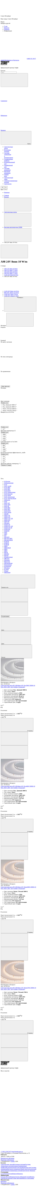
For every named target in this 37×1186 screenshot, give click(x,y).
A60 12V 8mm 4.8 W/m (10, 268)
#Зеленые (7, 560)
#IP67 (5, 551)
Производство (8, 1173)
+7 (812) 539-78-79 (6, 1151)
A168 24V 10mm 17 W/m (11, 296)
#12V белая (7, 495)
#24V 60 (6, 506)
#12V (5, 484)
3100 (4, 436)
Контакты (16, 60)
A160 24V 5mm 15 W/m (11, 294)
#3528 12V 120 (8, 526)
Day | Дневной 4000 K (10, 407)
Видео (8, 1177)
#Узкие (6, 571)
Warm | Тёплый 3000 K (10, 408)
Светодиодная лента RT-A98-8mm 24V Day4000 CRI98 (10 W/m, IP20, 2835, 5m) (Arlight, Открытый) (18, 787)
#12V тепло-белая (9, 497)
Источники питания (7, 150)
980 (4, 447)
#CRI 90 (6, 541)
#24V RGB (7, 511)
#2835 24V (7, 520)
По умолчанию (5, 616)
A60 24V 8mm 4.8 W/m (10, 272)
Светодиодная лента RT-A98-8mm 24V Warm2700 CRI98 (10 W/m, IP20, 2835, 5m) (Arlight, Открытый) (18, 988)
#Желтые (6, 558)
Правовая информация (7, 1160)
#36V (5, 532)
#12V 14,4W (7, 486)
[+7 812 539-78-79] (14, 1150)
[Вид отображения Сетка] (14, 595)
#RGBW (6, 554)
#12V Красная (8, 494)
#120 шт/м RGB (8, 483)
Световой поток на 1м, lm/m (9, 441)
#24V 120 (7, 503)
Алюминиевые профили (8, 159)
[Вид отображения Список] (14, 609)
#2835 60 (6, 521)
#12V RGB (7, 490)
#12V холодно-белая (10, 498)
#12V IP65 (7, 487)
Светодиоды (7, 184)
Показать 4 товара (6, 465)
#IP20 (5, 546)
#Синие (6, 569)
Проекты (6, 29)
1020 (4, 451)
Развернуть (20, 297)
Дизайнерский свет (25, 1167)
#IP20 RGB (7, 548)
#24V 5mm (7, 504)
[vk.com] (14, 1097)
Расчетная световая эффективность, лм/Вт (13, 452)
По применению (5, 371)
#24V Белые (7, 512)
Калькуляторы (8, 1178)
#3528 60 (6, 531)
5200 (4, 440)
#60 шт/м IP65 (8, 538)
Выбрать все (4, 403)
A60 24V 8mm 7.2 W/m (10, 273)
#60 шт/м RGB (8, 540)
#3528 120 (7, 524)
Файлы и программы (28, 1178)
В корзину (30, 730)
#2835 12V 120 (8, 518)
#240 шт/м (7, 500)
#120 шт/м (7, 481)
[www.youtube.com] (14, 1137)
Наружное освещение (7, 172)
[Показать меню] (17, 204)
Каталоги (3, 1177)
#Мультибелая (8, 563)
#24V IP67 (7, 509)
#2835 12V (7, 517)
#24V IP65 (7, 507)
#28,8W (6, 514)
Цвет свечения (5, 401)
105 (4, 460)
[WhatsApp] (14, 58)
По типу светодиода (7, 356)
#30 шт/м (6, 523)
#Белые (6, 555)
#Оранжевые (8, 564)
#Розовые (7, 568)
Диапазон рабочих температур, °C (11, 463)
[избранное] (14, 752)
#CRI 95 (6, 543)
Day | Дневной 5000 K (10, 405)
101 (4, 456)
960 (4, 445)
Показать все (5, 587)
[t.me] (14, 1110)
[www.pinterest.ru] (14, 1123)
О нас (5, 26)
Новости (6, 28)
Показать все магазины (7, 1158)
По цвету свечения (6, 342)
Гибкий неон (6, 175)
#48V (5, 534)
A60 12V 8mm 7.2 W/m (10, 270)
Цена (2, 630)
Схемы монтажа (17, 1178)
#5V (5, 535)
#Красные (7, 561)
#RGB (6, 552)
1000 (4, 449)
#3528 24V (7, 529)
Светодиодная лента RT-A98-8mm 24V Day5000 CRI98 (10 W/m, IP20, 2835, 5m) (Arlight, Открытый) (18, 686)
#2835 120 (7, 515)
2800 (4, 434)
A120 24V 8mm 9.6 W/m (11, 275)
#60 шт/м (6, 537)
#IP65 (5, 549)
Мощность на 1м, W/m (7, 412)
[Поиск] (14, 80)
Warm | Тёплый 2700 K (10, 410)
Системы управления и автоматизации (16, 1165)
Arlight (13, 1161)
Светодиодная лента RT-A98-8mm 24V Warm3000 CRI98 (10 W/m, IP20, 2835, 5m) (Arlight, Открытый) (18, 887)
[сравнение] (14, 738)
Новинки (7, 192)
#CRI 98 (6, 544)
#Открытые (7, 566)
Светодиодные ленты (7, 1164)
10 (4, 429)
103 (4, 458)
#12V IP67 (7, 489)
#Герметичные (8, 557)
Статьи (28, 1177)
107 (4, 462)
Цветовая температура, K (8, 430)
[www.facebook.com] (14, 1084)
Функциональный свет (12, 1167)
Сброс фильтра (5, 386)
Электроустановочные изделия (13, 1170)
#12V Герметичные (9, 492)
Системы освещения (7, 169)
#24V (5, 501)
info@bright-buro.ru (17, 1151)
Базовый (3, 340)
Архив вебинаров (20, 1177)
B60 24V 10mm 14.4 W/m (11, 292)
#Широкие (7, 572)
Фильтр (3, 657)
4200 (4, 438)
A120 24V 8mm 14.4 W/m (11, 291)
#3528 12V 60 (8, 527)
